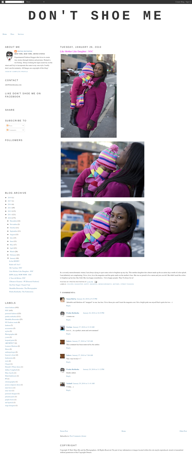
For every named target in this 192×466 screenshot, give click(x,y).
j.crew (7, 337)
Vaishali (69, 383)
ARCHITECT (9, 343)
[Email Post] (96, 281)
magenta (93, 284)
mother (116, 284)
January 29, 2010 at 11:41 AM (84, 383)
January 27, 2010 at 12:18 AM (83, 327)
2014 (10, 204)
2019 (10, 197)
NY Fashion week (11, 322)
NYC (6, 310)
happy (86, 284)
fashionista (9, 358)
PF (6, 378)
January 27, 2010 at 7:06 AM (82, 355)
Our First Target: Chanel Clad (19, 285)
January (13, 258)
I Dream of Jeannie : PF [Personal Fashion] (24, 281)
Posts (10, 125)
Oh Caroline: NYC (15, 268)
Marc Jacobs (9, 373)
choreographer (10, 382)
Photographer (10, 334)
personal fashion (11, 313)
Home (5, 34)
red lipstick (9, 402)
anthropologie (10, 352)
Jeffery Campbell (11, 370)
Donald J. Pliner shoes (13, 367)
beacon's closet (10, 355)
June (12, 241)
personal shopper (11, 393)
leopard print (9, 340)
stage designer (10, 405)
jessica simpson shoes (12, 385)
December (13, 221)
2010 (10, 218)
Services (21, 34)
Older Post (183, 431)
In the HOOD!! (14, 261)
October (13, 227)
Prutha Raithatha (72, 313)
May (12, 244)
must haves (9, 388)
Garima (69, 327)
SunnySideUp (71, 298)
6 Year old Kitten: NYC (17, 278)
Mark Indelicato (10, 376)
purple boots (9, 399)
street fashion (127, 284)
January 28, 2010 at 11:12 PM (93, 369)
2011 (10, 214)
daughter (79, 284)
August (12, 234)
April (12, 248)
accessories (9, 328)
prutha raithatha (10, 316)
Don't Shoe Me (96, 16)
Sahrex (69, 341)
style (6, 361)
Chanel (7, 364)
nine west (8, 390)
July (11, 238)
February (13, 255)
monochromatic (105, 284)
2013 (10, 208)
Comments (12, 130)
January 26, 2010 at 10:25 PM (93, 313)
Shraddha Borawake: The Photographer (23, 288)
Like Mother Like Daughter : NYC (76, 51)
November (14, 224)
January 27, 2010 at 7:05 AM (82, 341)
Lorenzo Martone (11, 346)
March (12, 251)
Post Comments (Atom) (78, 436)
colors (70, 284)
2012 (10, 211)
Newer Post (64, 431)
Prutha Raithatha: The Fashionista (21, 291)
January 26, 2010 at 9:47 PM (87, 299)
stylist (7, 331)
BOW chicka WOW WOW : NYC (20, 274)
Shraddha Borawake (12, 319)
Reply (68, 305)
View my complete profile (16, 71)
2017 (10, 201)
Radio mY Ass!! (14, 264)
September (14, 231)
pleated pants (9, 396)
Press (12, 34)
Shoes (7, 349)
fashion (7, 325)
